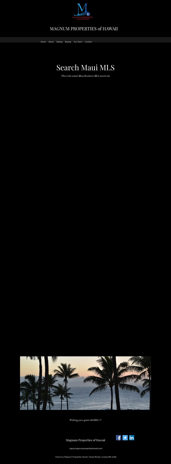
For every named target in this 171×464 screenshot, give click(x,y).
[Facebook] (118, 437)
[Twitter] (125, 437)
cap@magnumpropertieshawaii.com (85, 448)
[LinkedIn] (131, 437)
